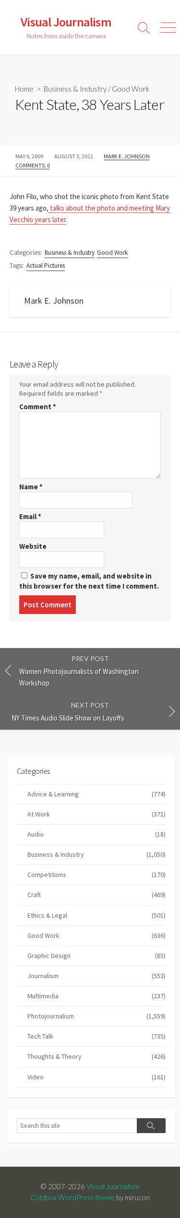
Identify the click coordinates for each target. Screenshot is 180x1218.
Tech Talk (96, 1036)
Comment (37, 406)
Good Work (130, 88)
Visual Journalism (112, 1186)
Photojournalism (96, 1016)
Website (33, 546)
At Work (96, 814)
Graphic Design (96, 955)
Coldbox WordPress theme (72, 1197)
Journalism (96, 975)
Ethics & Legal (96, 915)
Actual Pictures (45, 265)
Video (96, 1077)
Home (24, 88)
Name (31, 486)
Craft (96, 894)
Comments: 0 (32, 165)
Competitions (96, 874)
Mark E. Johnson (127, 156)
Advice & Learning (96, 794)
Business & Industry (75, 88)
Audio (96, 834)
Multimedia (96, 996)
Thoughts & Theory (96, 1056)
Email (30, 516)
